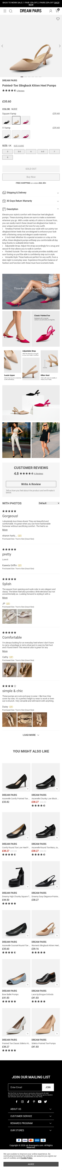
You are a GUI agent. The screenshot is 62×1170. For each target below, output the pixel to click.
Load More (29, 735)
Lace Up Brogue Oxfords (42, 994)
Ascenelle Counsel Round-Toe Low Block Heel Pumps (25, 945)
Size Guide (19, 146)
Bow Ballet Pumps (10, 994)
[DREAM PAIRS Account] (50, 11)
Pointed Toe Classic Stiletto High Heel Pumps (22, 1043)
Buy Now (31, 177)
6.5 (42, 151)
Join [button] (47, 1087)
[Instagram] (22, 1101)
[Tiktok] (28, 1101)
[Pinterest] (34, 1101)
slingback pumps (21, 240)
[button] (4, 11)
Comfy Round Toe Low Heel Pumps (17, 847)
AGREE (31, 1164)
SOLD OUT (31, 168)
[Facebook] (16, 1101)
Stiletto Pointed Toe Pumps (44, 1043)
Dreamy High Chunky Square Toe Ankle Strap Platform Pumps (29, 896)
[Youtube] (39, 1101)
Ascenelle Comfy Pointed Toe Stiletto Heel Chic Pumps (26, 798)
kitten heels (16, 231)
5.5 (19, 151)
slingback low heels (44, 223)
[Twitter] (45, 1101)
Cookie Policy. (26, 1158)
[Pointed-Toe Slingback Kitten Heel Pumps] (6, 120)
